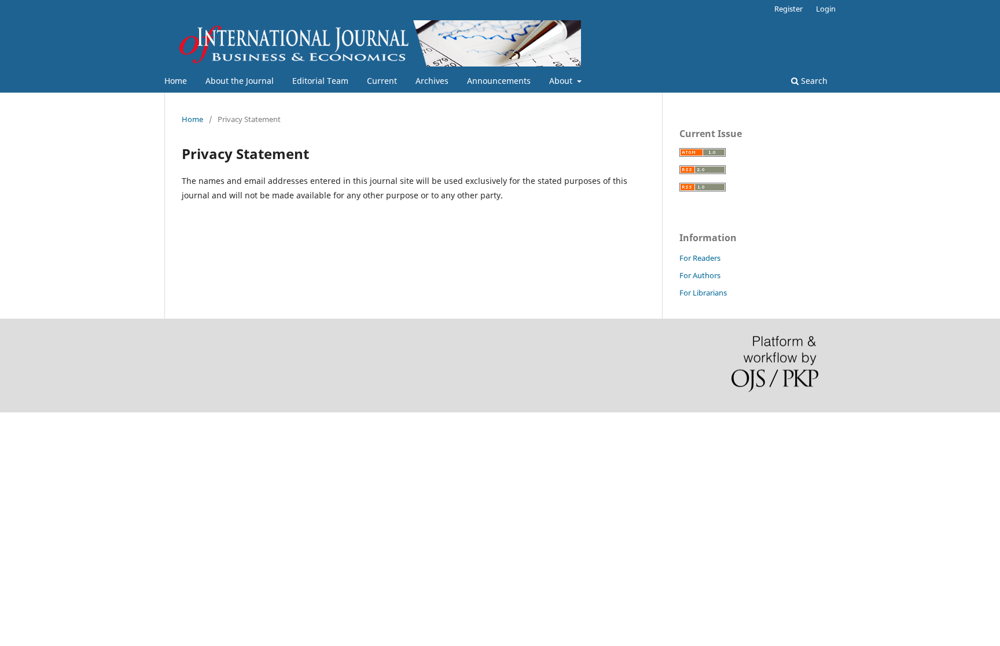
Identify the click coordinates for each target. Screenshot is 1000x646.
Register (788, 8)
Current (382, 80)
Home (175, 80)
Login (826, 8)
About (562, 80)
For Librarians (703, 292)
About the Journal (239, 80)
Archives (432, 80)
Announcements (499, 80)
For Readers (699, 258)
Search (813, 80)
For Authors (699, 275)
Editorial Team (320, 80)
